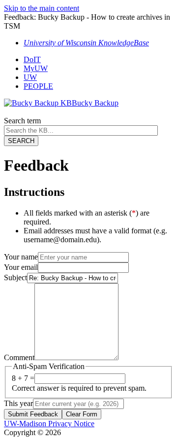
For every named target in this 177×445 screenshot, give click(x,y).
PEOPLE (38, 86)
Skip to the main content (41, 8)
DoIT (32, 59)
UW (30, 77)
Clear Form (81, 414)
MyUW (36, 68)
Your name (21, 257)
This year (18, 403)
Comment (19, 357)
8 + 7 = (23, 378)
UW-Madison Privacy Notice (49, 423)
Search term (22, 120)
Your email (21, 267)
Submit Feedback (33, 414)
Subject (15, 277)
